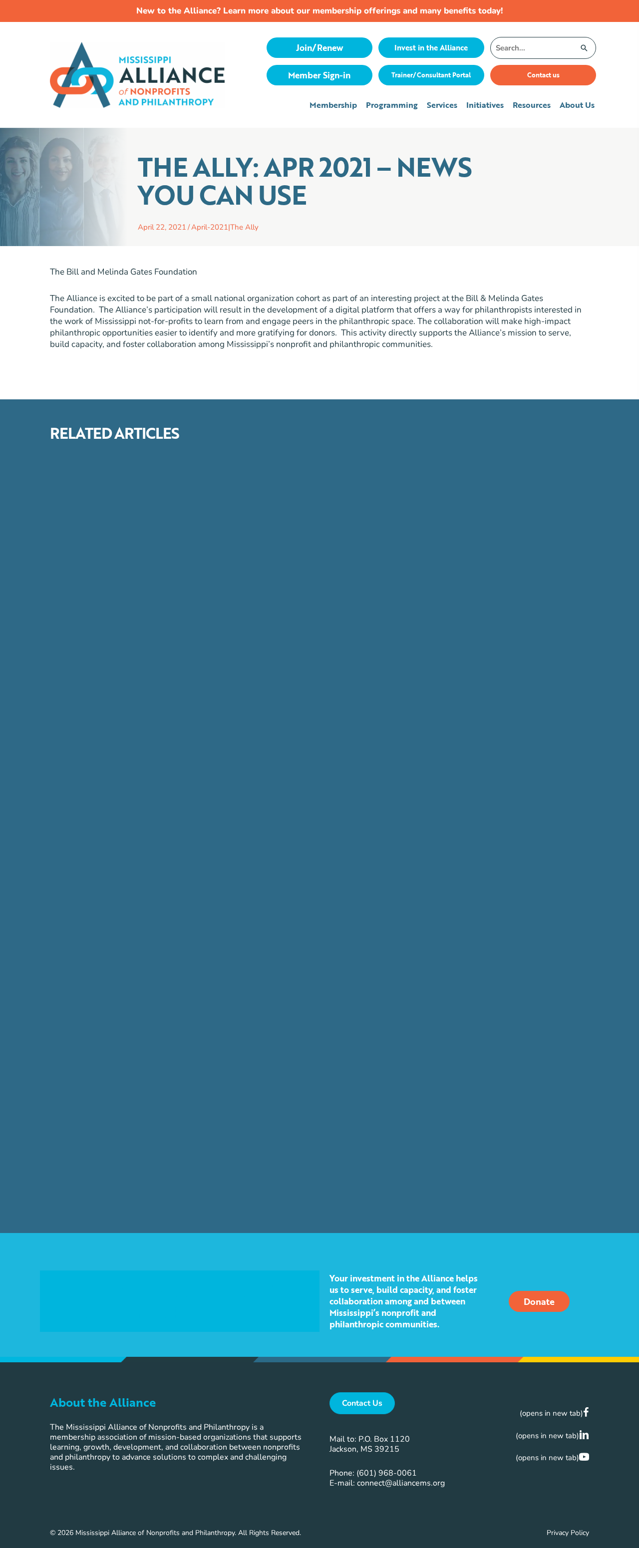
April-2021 (209, 227)
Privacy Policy (568, 1533)
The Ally (244, 227)
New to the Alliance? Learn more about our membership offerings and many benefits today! (319, 10)
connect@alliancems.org (401, 1483)
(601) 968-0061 (386, 1473)
